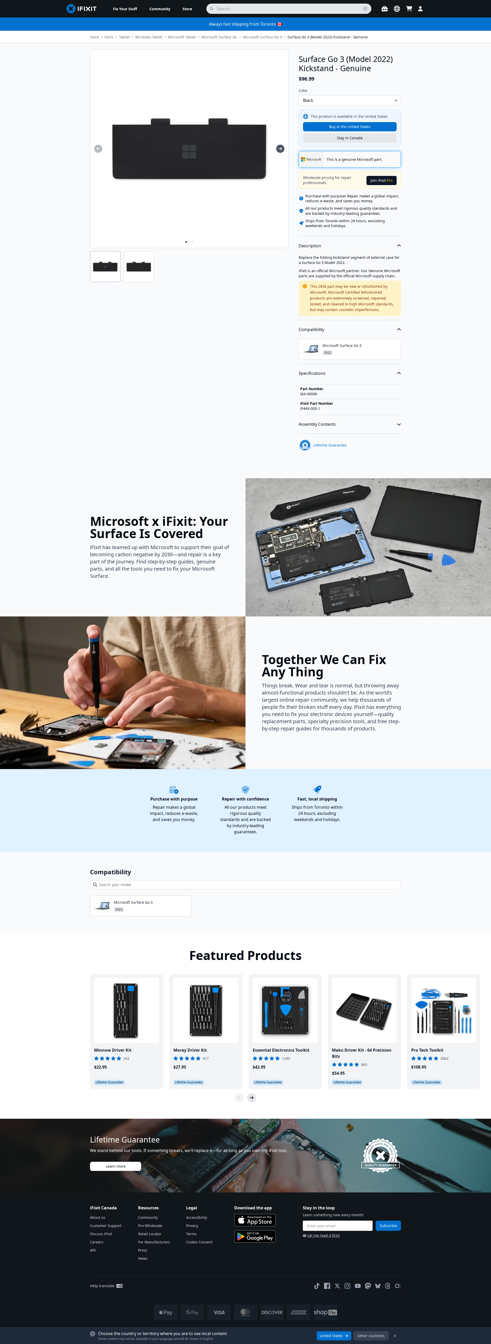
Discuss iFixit (101, 1233)
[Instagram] (347, 1286)
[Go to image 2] (192, 242)
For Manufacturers (154, 1242)
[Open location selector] (397, 9)
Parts (109, 37)
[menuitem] (125, 8)
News (143, 1258)
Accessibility (196, 1217)
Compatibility (311, 329)
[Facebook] (327, 1286)
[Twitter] (337, 1286)
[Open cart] (409, 9)
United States (331, 1335)
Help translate (102, 1285)
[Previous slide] (239, 1097)
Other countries (371, 1335)
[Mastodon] (368, 1286)
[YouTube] (358, 1286)
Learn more (116, 1166)
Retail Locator (149, 1233)
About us (97, 1217)
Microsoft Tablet (182, 37)
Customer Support (105, 1225)
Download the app (253, 1208)
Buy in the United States (350, 126)
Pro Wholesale (150, 1225)
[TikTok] (317, 1286)
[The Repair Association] (398, 1286)
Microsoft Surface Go (219, 37)
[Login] (420, 9)
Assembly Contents (317, 424)
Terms (191, 1233)
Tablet (124, 37)
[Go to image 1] (186, 242)
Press (142, 1250)
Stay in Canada (350, 137)
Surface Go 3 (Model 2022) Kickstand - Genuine (327, 37)
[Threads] (388, 1286)
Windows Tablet (148, 37)
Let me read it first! (323, 1235)
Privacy (192, 1225)
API (93, 1250)
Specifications (312, 373)
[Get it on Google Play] (255, 1236)
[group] (98, 149)
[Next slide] (251, 1097)
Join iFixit (382, 180)
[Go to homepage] (83, 8)
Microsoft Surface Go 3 (262, 37)
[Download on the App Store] (255, 1220)
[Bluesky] (378, 1286)
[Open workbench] (385, 9)
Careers (96, 1242)
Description (310, 246)
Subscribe (388, 1225)
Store (94, 37)
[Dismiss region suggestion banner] (395, 1336)
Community (148, 1217)
